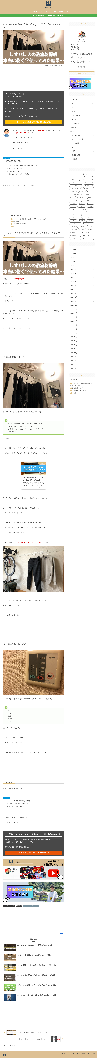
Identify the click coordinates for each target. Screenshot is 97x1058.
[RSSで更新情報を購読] (84, 66)
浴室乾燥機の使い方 (18, 221)
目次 (14, 215)
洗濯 (38, 905)
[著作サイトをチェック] (79, 66)
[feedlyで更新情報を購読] (81, 66)
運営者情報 (92, 1053)
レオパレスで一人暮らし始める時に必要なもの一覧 (33, 853)
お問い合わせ (81, 1053)
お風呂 (26, 905)
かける (82, 39)
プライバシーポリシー (68, 1053)
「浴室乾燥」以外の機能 (19, 224)
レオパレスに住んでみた (10, 905)
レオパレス (32, 905)
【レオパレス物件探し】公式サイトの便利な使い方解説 (33, 122)
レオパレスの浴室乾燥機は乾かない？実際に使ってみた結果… (30, 219)
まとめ (15, 226)
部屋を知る (19, 905)
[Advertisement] (33, 78)
